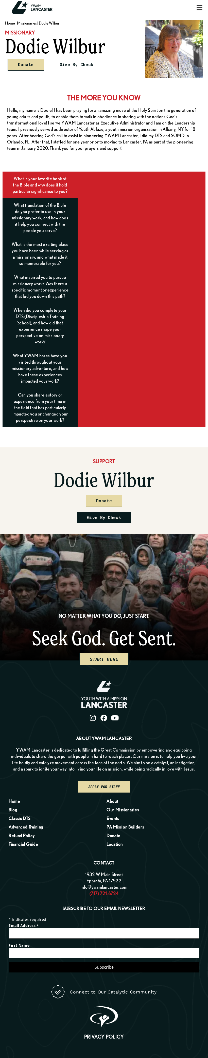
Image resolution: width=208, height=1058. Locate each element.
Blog (13, 809)
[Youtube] (115, 718)
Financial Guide (23, 844)
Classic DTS (20, 818)
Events (113, 818)
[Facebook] (104, 718)
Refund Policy (21, 835)
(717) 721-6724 (104, 893)
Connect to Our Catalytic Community (113, 991)
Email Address (24, 925)
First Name (19, 945)
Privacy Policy (104, 1037)
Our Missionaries (123, 809)
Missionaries (27, 23)
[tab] (40, 185)
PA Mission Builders (125, 826)
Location (115, 844)
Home (10, 23)
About (112, 801)
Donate (113, 835)
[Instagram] (93, 718)
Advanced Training (26, 826)
